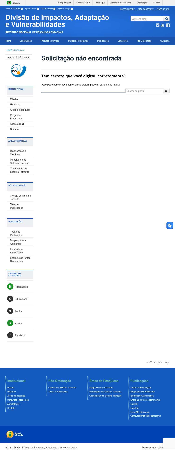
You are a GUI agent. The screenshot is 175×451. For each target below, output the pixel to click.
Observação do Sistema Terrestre (19, 170)
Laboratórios (26, 40)
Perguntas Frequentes (16, 116)
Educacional (21, 299)
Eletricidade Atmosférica (16, 250)
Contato (14, 129)
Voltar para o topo (160, 362)
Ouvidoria (165, 40)
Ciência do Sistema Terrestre (62, 387)
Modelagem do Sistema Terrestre (19, 161)
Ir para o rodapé (65, 9)
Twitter (18, 311)
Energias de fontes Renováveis (20, 259)
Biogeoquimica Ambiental (18, 242)
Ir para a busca (48, 9)
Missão (14, 99)
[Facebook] (168, 25)
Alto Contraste (146, 9)
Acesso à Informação (18, 57)
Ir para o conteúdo (13, 9)
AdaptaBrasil (17, 123)
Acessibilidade (127, 9)
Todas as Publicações (16, 233)
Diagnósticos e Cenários (18, 152)
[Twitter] (157, 25)
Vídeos (18, 323)
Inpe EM (134, 408)
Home (8, 40)
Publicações (103, 40)
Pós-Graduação (144, 40)
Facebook (20, 335)
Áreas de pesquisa (20, 109)
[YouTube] (162, 25)
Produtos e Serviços (50, 40)
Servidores (123, 40)
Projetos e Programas (78, 40)
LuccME (134, 403)
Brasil (16, 2)
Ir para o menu (31, 9)
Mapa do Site (163, 9)
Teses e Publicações (16, 206)
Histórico (14, 104)
